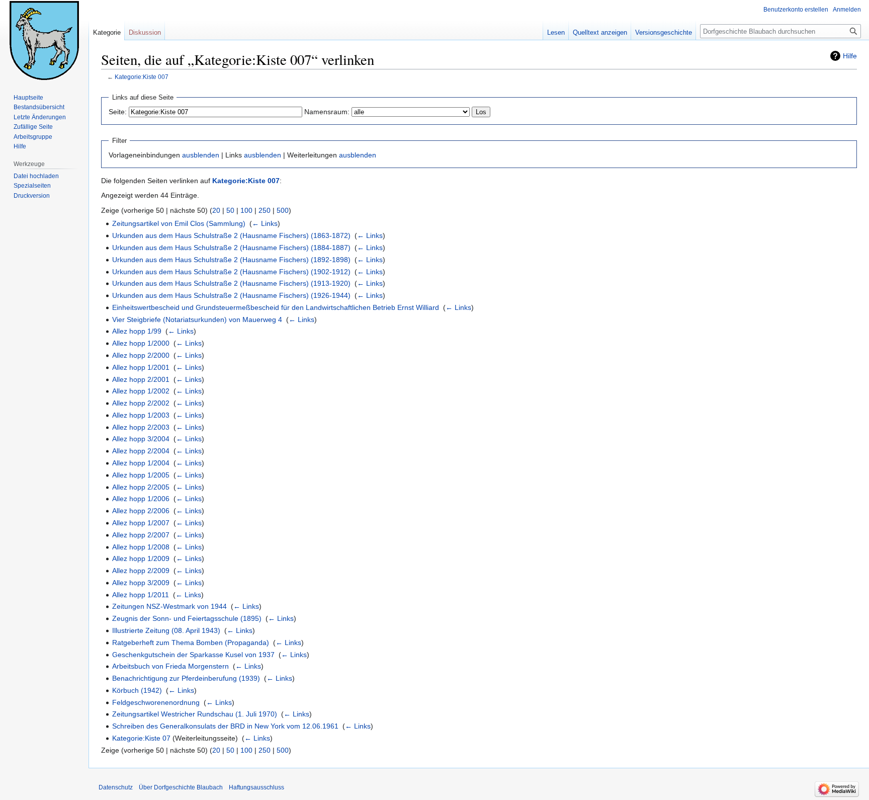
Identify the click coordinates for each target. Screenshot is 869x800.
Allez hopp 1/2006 (140, 499)
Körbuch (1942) (137, 690)
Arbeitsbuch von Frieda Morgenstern (170, 666)
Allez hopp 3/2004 (140, 439)
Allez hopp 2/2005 (140, 487)
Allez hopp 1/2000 (140, 343)
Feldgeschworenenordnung (156, 702)
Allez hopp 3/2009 (140, 583)
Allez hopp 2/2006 (140, 511)
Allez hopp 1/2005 (140, 475)
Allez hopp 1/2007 (140, 523)
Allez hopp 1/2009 (140, 558)
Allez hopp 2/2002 (140, 403)
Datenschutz (116, 787)
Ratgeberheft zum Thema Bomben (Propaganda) (190, 642)
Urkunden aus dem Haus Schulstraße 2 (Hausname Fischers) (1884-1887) (231, 248)
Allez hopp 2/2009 (140, 571)
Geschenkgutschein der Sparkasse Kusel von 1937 (193, 655)
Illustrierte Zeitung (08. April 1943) (166, 630)
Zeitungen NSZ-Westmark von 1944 (169, 606)
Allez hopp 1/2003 (140, 415)
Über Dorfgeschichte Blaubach (181, 787)
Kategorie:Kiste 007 (141, 76)
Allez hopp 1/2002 (140, 391)
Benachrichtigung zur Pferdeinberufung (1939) (186, 678)
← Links (265, 223)
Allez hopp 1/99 (136, 331)
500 (283, 210)
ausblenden (200, 155)
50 (230, 210)
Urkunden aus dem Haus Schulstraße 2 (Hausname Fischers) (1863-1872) (231, 235)
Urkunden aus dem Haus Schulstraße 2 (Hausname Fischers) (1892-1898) (231, 260)
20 (216, 210)
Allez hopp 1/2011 (140, 595)
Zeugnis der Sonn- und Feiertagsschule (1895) (187, 618)
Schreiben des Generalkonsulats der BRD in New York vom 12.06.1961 (225, 726)
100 (246, 210)
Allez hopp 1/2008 (140, 547)
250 (264, 210)
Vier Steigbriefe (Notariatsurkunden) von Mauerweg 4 (197, 319)
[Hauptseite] (44, 40)
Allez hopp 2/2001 (140, 379)
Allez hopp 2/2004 (140, 451)
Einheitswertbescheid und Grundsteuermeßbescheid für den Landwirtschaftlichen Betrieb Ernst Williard (275, 307)
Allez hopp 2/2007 (140, 535)
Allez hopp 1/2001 (140, 367)
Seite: (118, 112)
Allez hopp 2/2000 (140, 355)
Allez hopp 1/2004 (140, 463)
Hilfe (850, 56)
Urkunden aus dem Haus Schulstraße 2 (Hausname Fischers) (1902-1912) (231, 272)
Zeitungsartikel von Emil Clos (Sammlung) (178, 223)
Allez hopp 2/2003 (140, 427)
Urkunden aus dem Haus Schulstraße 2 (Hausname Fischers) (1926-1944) (231, 295)
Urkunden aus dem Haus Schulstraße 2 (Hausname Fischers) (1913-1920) (231, 283)
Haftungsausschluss (256, 787)
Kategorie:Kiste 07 (141, 738)
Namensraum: (327, 112)
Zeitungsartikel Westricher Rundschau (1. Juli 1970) (194, 714)
